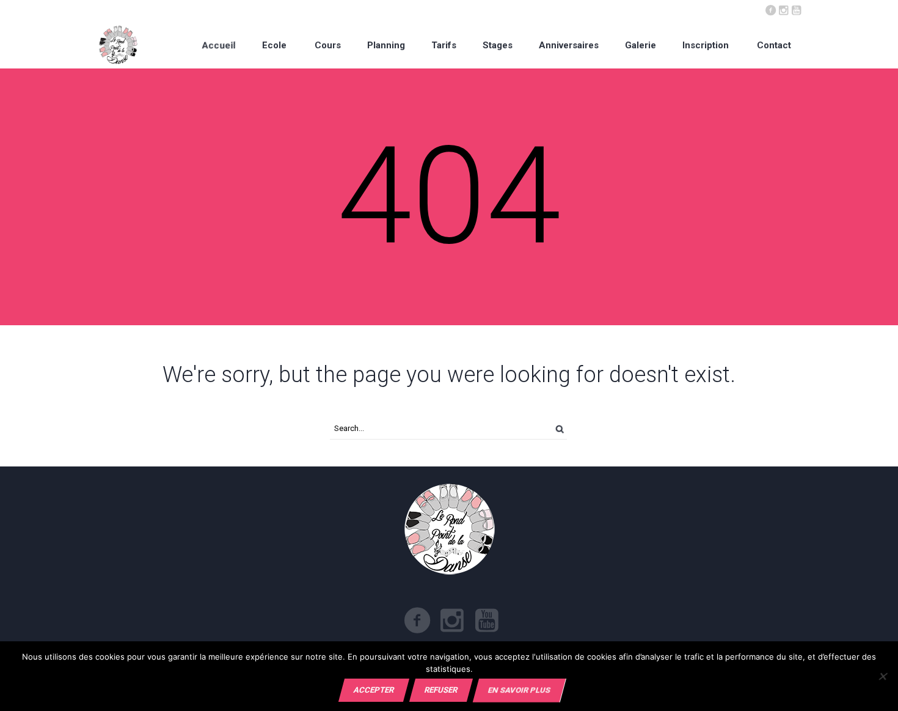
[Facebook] (770, 9)
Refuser (441, 689)
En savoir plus (519, 689)
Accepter (373, 689)
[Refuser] (882, 676)
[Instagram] (783, 9)
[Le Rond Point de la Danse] (118, 44)
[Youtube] (795, 9)
